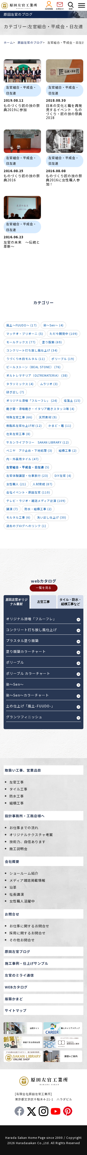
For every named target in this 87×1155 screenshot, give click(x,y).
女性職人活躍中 (22, 901)
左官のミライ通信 (19, 975)
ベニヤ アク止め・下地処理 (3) (29, 450)
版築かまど (14, 998)
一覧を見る (43, 587)
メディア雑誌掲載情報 (27, 880)
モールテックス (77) (21, 342)
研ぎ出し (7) (15, 392)
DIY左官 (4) (63, 475)
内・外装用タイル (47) (22, 459)
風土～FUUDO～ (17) (21, 325)
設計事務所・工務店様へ (25, 815)
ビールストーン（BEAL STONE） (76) (33, 367)
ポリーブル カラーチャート (28, 673)
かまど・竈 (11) (59, 425)
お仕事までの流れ (23, 827)
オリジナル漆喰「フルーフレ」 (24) (31, 400)
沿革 (13, 887)
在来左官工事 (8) (18, 434)
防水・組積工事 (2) (38, 509)
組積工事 (16, 803)
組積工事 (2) (68, 450)
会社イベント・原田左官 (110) (28, 492)
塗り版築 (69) (52, 342)
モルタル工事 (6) (18, 517)
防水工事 (16, 796)
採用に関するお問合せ (27, 932)
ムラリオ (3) (49, 384)
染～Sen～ (15, 684)
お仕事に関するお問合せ (29, 925)
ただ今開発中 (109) (64, 333)
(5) (27, 467)
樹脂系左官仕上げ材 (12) (24, 425)
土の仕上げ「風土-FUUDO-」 (30, 706)
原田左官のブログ (30, 42)
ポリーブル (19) (62, 359)
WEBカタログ (16, 987)
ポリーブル (15, 662)
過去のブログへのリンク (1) (26, 526)
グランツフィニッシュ (24, 716)
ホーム (8, 42)
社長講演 (16, 894)
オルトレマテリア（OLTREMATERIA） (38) (37, 375)
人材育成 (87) (42, 484)
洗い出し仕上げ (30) (51, 517)
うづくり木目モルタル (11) (25, 359)
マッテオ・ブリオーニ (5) (24, 333)
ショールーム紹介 (23, 873)
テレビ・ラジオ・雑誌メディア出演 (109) (35, 501)
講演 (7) (12, 509)
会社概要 (12, 861)
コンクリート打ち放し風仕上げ (31, 629)
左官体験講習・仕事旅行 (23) (27, 475)
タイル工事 (18, 789)
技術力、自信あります (27, 841)
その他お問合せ (22, 939)
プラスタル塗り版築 (22, 640)
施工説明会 (18, 848)
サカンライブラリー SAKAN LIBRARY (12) (37, 442)
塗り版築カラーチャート (26, 651)
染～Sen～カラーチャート (27, 695)
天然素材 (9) (48, 417)
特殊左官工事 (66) (19, 417)
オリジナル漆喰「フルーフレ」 (31, 618)
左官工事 (16, 782)
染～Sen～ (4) (53, 325)
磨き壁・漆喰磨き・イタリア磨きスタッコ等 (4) (40, 409)
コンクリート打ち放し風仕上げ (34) (32, 350)
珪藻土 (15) (72, 400)
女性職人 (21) (16, 484)
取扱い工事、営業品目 (23, 770)
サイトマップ (16, 1010)
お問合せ (12, 914)
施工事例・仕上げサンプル (26, 963)
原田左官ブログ (17, 951)
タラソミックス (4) (20, 384)
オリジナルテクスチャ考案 (31, 834)
